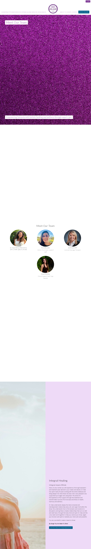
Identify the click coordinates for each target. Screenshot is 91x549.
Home (3, 12)
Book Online (83, 12)
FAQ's (41, 12)
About (62, 12)
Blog (44, 12)
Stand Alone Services (30, 12)
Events (68, 12)
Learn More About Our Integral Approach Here (61, 527)
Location (88, 1)
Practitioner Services (13, 12)
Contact (75, 12)
